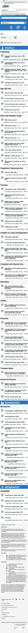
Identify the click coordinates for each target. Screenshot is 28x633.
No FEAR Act (4, 614)
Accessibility (4, 609)
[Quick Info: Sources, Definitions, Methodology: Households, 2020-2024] (2, 236)
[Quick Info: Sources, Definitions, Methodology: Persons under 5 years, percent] (2, 92)
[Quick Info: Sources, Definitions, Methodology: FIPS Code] (2, 517)
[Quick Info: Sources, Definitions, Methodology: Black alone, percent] (2, 125)
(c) (23, 338)
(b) (22, 155)
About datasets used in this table (8, 524)
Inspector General (5, 612)
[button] (11, 27)
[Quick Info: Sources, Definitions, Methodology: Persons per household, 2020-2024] (2, 242)
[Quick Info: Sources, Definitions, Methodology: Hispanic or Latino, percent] (2, 155)
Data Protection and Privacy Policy (8, 607)
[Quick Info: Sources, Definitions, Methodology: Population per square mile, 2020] (2, 495)
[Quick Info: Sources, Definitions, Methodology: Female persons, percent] (2, 109)
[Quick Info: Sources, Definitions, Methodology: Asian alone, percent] (2, 137)
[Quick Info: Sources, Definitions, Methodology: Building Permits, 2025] (2, 226)
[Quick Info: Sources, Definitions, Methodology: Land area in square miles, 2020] (2, 506)
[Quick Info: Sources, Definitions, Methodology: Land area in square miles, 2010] (2, 512)
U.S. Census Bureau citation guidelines (14, 549)
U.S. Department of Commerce (8, 616)
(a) (18, 125)
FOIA (2, 611)
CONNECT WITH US (6, 599)
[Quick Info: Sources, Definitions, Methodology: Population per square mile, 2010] (2, 500)
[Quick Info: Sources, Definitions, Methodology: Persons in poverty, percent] (2, 396)
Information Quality (5, 603)
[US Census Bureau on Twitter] (16, 599)
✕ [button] (26, 624)
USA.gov (3, 618)
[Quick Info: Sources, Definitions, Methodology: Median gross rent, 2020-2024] (2, 221)
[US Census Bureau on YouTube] (23, 599)
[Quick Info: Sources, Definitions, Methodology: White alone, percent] (2, 119)
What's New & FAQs (21, 9)
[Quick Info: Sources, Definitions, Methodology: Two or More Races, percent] (2, 149)
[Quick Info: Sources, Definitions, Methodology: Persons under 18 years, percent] (2, 98)
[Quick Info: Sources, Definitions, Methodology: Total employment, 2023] (2, 416)
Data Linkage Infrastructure (7, 605)
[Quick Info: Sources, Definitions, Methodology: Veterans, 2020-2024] (2, 172)
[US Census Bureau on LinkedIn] (20, 599)
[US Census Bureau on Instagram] (3, 601)
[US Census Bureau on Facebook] (13, 599)
